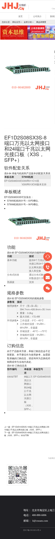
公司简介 (37, 16)
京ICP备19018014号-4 (32, 530)
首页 (20, 16)
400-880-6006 (39, 515)
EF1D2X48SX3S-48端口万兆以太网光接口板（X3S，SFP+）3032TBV (26, 434)
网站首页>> (17, 22)
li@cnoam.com (40, 520)
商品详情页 (41, 22)
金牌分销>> (29, 22)
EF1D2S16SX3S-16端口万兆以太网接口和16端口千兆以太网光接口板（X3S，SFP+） (26, 428)
